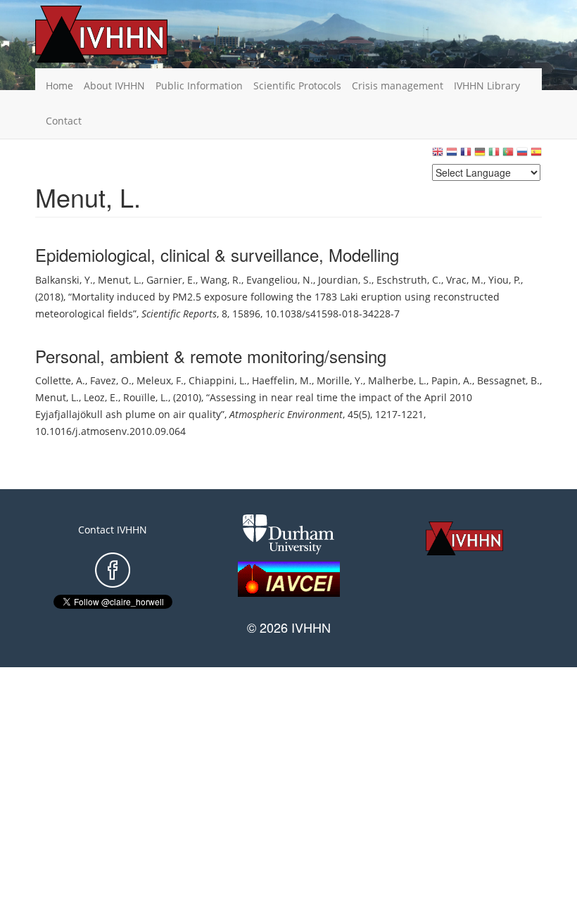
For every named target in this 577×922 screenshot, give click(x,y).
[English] (437, 155)
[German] (480, 155)
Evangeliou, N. (279, 279)
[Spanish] (536, 155)
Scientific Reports (179, 313)
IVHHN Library (487, 85)
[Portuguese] (508, 155)
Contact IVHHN (112, 529)
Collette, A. (60, 380)
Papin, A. (451, 380)
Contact (64, 120)
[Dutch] (451, 155)
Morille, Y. (340, 380)
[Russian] (522, 155)
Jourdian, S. (345, 279)
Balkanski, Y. (64, 279)
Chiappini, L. (218, 380)
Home (59, 85)
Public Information (199, 85)
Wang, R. (221, 279)
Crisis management (397, 85)
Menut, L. (119, 279)
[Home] (123, 34)
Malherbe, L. (397, 380)
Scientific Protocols (297, 85)
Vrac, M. (464, 279)
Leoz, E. (101, 397)
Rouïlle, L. (145, 397)
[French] (465, 155)
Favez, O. (111, 380)
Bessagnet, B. (508, 380)
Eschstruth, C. (408, 279)
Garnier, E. (171, 279)
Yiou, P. (504, 279)
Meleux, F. (160, 380)
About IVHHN (114, 85)
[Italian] (494, 155)
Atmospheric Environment (286, 414)
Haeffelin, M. (282, 380)
